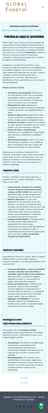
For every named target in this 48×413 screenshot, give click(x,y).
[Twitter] (20, 406)
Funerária (20, 52)
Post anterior (24, 378)
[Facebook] (17, 406)
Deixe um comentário (11, 30)
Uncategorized (26, 30)
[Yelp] (28, 406)
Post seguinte (24, 383)
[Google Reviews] (31, 406)
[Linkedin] (24, 406)
